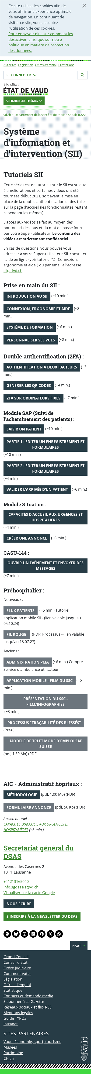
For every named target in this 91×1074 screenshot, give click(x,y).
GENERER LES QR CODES (29, 385)
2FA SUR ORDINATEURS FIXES (33, 398)
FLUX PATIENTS (21, 610)
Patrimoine (13, 1052)
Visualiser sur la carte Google (29, 892)
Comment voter (17, 973)
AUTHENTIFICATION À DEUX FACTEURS (42, 367)
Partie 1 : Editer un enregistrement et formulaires (45, 444)
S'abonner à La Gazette (24, 1001)
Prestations (66, 65)
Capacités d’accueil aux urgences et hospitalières (45, 517)
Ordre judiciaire (17, 968)
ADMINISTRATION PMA (28, 662)
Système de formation (30, 327)
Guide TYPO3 (15, 1018)
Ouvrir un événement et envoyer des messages (45, 565)
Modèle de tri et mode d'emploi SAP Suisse (45, 743)
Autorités (10, 65)
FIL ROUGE (17, 634)
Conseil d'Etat (16, 962)
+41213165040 (16, 881)
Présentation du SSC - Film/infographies (45, 701)
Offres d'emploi (45, 65)
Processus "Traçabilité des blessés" (44, 722)
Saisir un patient (24, 429)
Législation (25, 65)
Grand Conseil (16, 956)
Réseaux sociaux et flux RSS (28, 1007)
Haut (77, 945)
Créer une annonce (27, 538)
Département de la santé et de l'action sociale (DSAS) (51, 115)
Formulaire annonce (29, 807)
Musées (10, 1047)
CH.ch (9, 1058)
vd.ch (7, 115)
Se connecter (19, 75)
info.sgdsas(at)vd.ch (21, 887)
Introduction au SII (27, 296)
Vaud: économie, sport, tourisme (32, 1041)
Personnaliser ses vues (31, 340)
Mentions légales (18, 1012)
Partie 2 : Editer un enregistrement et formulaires (45, 468)
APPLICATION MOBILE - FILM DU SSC (40, 680)
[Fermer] (84, 5)
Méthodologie (22, 794)
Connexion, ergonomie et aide (38, 308)
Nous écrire (19, 903)
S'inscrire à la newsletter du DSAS (42, 916)
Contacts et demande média (28, 995)
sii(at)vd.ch (13, 270)
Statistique (13, 990)
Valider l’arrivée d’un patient (37, 489)
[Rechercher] (82, 75)
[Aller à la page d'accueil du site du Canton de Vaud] (46, 89)
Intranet (11, 1023)
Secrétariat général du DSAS (39, 852)
